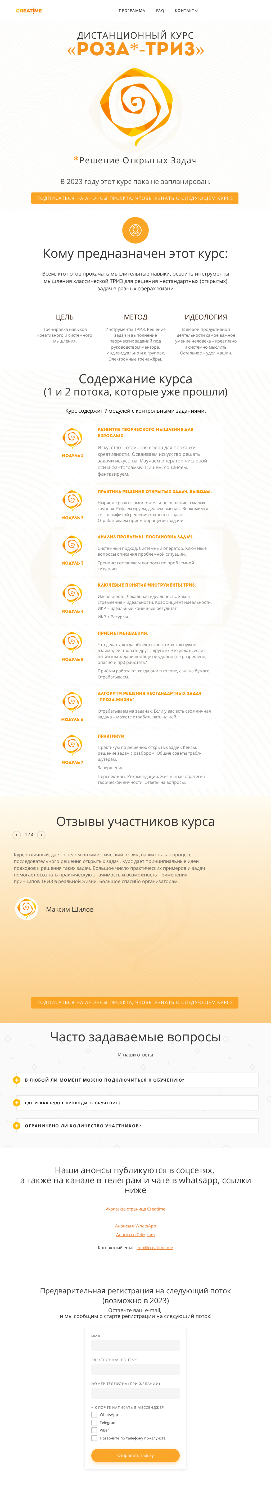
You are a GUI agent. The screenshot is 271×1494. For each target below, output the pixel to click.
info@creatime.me (155, 1247)
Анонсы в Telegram (135, 1235)
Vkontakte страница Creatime (135, 1209)
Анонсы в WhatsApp (135, 1226)
